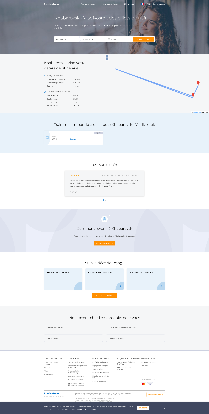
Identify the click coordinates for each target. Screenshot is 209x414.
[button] (142, 4)
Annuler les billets (99, 381)
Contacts (144, 366)
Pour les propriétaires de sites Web (126, 363)
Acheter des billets (104, 243)
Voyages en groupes (100, 366)
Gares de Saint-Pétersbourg (74, 372)
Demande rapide (155, 395)
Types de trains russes (76, 362)
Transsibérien (49, 374)
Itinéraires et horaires (100, 362)
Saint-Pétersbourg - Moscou (51, 363)
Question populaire (75, 380)
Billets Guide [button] (129, 4)
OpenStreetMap (197, 112)
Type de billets (97, 369)
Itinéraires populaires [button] (109, 4)
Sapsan (47, 367)
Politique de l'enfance (100, 373)
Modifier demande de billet (100, 377)
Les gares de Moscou (76, 376)
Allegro (47, 371)
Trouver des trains (143, 39)
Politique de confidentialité (86, 409)
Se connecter (159, 4)
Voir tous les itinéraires (104, 295)
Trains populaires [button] (88, 4)
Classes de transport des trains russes (77, 366)
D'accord (143, 408)
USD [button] (148, 4)
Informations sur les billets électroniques (76, 384)
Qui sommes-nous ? (148, 362)
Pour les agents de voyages (124, 368)
